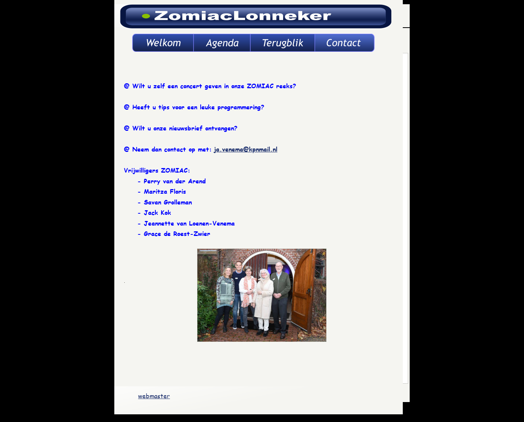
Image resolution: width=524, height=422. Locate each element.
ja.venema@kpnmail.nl (245, 149)
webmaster (154, 395)
